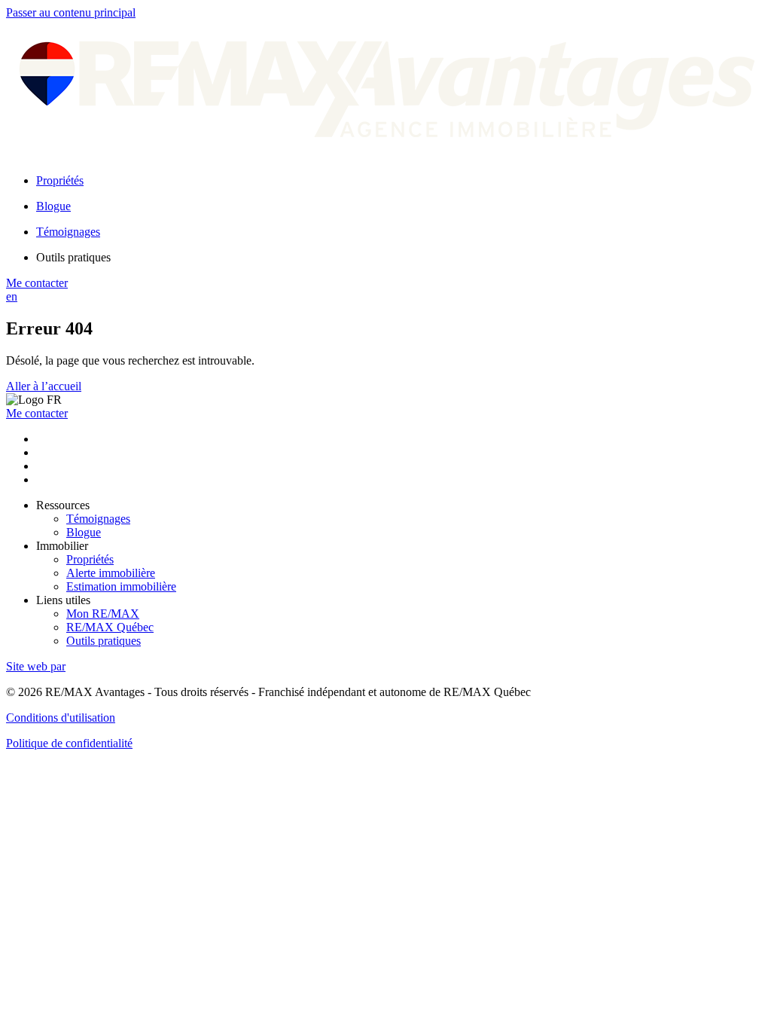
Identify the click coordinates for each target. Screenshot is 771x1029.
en (11, 296)
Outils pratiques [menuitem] (73, 257)
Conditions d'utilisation (60, 717)
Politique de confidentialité (69, 743)
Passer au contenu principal (71, 12)
